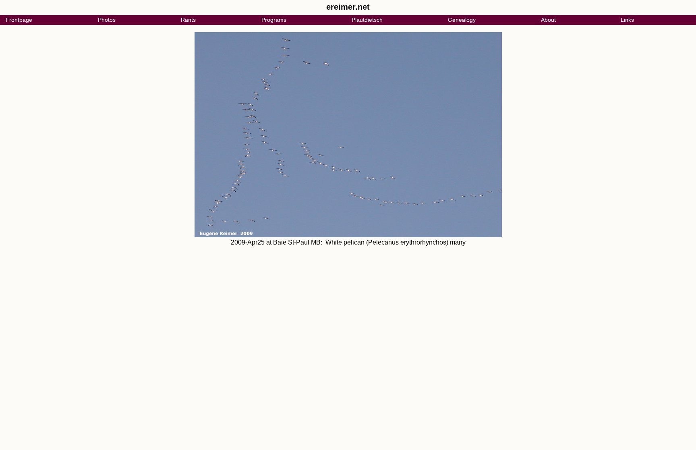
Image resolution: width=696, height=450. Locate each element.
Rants (188, 20)
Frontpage (19, 20)
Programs (273, 20)
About (548, 20)
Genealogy (462, 20)
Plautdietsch (367, 20)
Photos (107, 20)
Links (627, 20)
